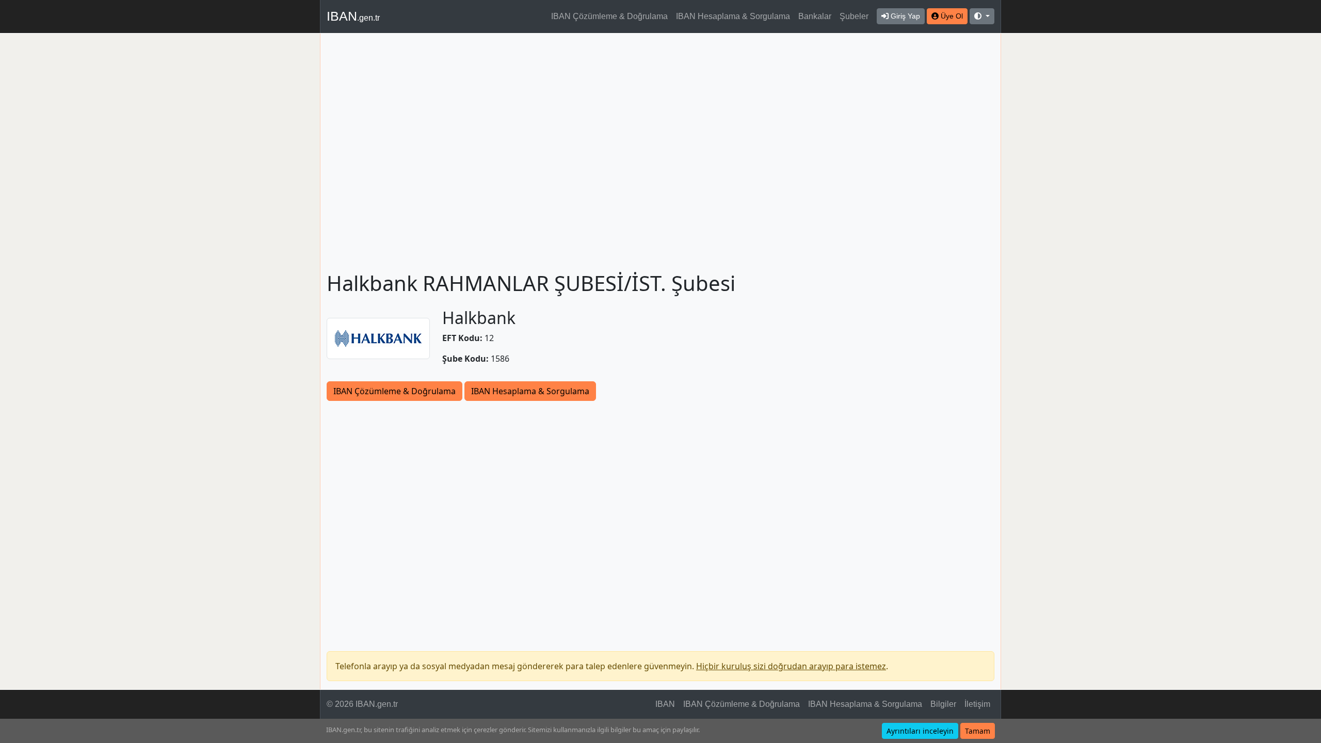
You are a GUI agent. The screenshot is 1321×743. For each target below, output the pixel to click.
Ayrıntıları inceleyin (920, 731)
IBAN (353, 16)
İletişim (977, 704)
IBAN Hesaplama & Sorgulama (733, 16)
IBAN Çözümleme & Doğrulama (609, 16)
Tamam (977, 731)
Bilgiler (943, 704)
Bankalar (814, 16)
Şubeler (854, 16)
